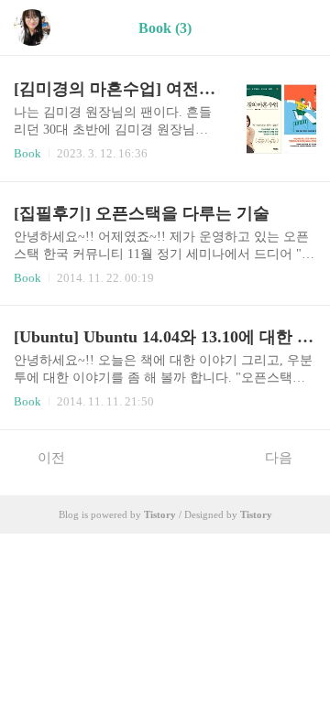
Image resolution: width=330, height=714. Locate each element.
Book (27, 153)
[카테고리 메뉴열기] (298, 28)
